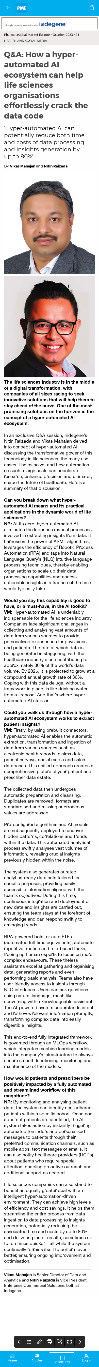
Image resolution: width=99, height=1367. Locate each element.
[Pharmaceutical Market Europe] (51, 8)
